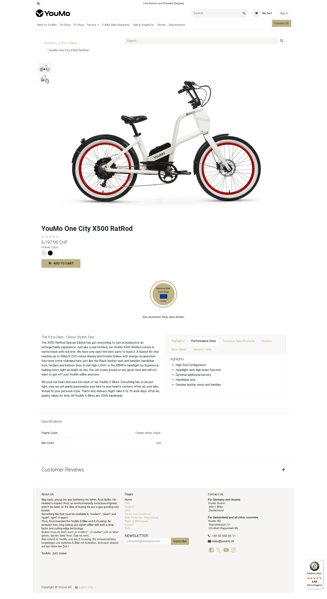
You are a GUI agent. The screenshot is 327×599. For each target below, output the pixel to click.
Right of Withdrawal (136, 521)
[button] (64, 140)
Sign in (284, 13)
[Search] (244, 13)
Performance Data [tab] (203, 341)
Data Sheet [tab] (179, 349)
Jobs (127, 510)
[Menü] (321, 561)
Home (128, 499)
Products (50, 43)
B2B (127, 528)
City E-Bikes (69, 43)
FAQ (127, 503)
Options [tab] (266, 341)
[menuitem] (47, 25)
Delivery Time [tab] (202, 349)
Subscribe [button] (180, 541)
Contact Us (281, 23)
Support (129, 507)
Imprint (129, 525)
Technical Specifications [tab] (238, 341)
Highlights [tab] (178, 341)
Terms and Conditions (138, 514)
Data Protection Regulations (141, 517)
